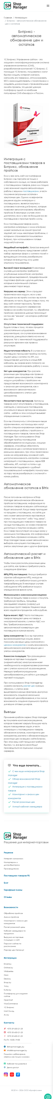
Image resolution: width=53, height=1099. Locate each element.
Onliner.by (8, 967)
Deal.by (7, 979)
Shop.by (7, 982)
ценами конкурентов (14, 645)
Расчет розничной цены (14, 927)
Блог (6, 882)
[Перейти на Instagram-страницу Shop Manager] (6, 1075)
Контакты (9, 1022)
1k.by (6, 986)
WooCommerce (11, 1004)
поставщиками (31, 191)
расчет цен (29, 686)
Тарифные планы (13, 890)
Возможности (11, 907)
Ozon (6, 975)
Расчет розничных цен (23, 802)
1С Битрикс (9, 1007)
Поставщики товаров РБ (17, 875)
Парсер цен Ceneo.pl (14, 950)
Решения (8, 852)
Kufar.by (7, 990)
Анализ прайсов (11, 917)
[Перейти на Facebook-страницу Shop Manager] (18, 1075)
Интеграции (21, 17)
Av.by (6, 1015)
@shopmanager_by (15, 1047)
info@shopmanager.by (17, 1050)
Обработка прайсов (13, 913)
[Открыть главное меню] (48, 5)
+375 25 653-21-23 (15, 1036)
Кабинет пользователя (17, 1064)
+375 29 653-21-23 (15, 1029)
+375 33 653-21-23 (15, 1032)
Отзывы (8, 897)
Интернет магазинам (13, 858)
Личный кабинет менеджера (27, 806)
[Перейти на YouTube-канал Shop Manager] (12, 1075)
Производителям (11, 869)
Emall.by (7, 964)
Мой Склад (9, 1011)
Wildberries (8, 971)
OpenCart (8, 1000)
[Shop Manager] (15, 5)
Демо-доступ (13, 1067)
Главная (8, 17)
